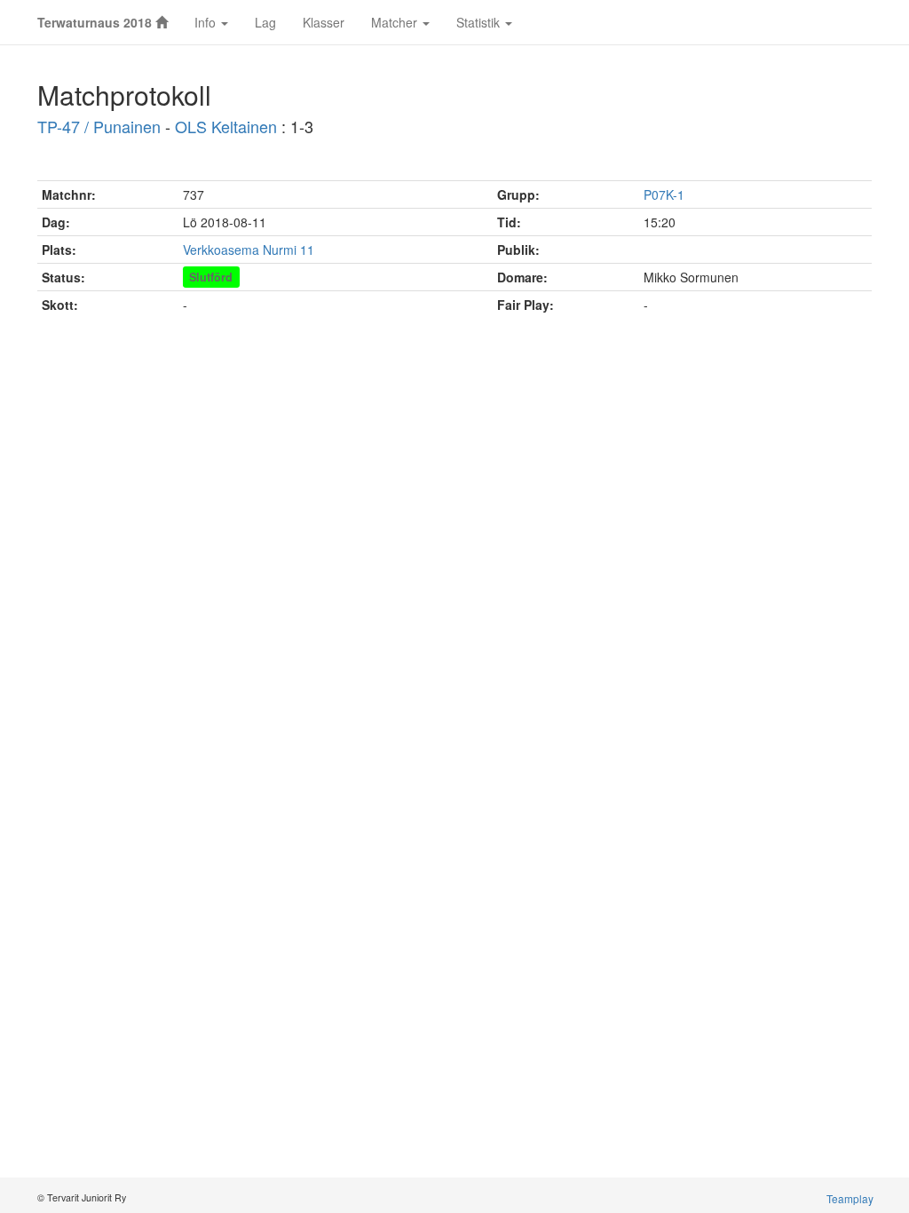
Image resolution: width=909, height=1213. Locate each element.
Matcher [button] (396, 22)
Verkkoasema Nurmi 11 (248, 249)
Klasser (323, 22)
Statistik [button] (479, 22)
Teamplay (849, 1198)
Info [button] (206, 22)
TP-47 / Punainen (99, 126)
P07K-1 (664, 194)
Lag (265, 22)
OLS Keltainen (226, 126)
